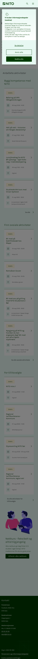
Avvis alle (19, 52)
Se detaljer (19, 45)
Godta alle (19, 59)
